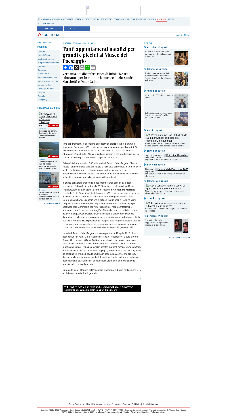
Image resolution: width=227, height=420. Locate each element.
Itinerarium (42, 66)
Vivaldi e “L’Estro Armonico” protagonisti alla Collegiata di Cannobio (158, 54)
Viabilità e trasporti (135, 19)
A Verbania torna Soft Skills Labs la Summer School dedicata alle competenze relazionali (165, 144)
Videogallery (42, 100)
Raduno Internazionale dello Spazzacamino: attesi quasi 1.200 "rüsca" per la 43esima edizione (158, 76)
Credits (126, 412)
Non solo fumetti (44, 55)
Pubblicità (136, 404)
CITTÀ (73, 29)
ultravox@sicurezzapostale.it (110, 412)
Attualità (68, 19)
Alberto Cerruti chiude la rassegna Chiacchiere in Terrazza (166, 209)
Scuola (152, 19)
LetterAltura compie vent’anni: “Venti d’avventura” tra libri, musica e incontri (158, 115)
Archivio (180, 35)
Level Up (41, 51)
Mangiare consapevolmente (48, 63)
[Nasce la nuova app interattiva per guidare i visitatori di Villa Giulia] (167, 188)
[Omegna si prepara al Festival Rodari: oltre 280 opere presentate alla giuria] (172, 169)
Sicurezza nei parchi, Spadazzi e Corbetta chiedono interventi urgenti (48, 134)
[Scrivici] (174, 35)
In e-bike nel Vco (44, 74)
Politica (79, 19)
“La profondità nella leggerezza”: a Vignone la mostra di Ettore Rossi (156, 222)
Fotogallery (42, 96)
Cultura (161, 19)
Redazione (97, 404)
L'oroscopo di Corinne (46, 89)
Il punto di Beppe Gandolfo (48, 81)
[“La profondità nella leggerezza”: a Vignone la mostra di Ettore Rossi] (181, 232)
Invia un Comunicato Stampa (117, 404)
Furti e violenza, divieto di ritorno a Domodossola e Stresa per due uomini (49, 195)
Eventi (87, 19)
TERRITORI (48, 29)
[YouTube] (169, 35)
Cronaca (57, 19)
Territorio (106, 19)
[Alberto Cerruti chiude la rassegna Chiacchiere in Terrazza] (167, 206)
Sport (171, 19)
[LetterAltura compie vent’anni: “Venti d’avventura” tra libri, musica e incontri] (181, 125)
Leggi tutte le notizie (51, 203)
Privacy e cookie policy (140, 412)
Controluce (42, 70)
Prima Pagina (44, 19)
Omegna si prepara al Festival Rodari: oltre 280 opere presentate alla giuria (165, 172)
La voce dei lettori (44, 85)
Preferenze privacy (158, 412)
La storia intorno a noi (46, 59)
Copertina (41, 92)
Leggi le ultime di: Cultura (179, 237)
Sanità (96, 19)
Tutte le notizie (46, 24)
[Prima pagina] (39, 35)
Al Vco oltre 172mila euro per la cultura (159, 96)
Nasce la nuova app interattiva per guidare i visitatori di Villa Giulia (164, 192)
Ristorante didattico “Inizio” (48, 77)
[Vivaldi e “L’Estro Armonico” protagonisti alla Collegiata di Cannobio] (181, 63)
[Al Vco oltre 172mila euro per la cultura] (181, 107)
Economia (119, 19)
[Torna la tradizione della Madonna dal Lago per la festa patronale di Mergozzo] (176, 155)
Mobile (186, 35)
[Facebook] (164, 35)
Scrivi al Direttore (150, 404)
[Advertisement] (167, 264)
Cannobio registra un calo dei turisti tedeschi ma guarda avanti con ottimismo (48, 165)
